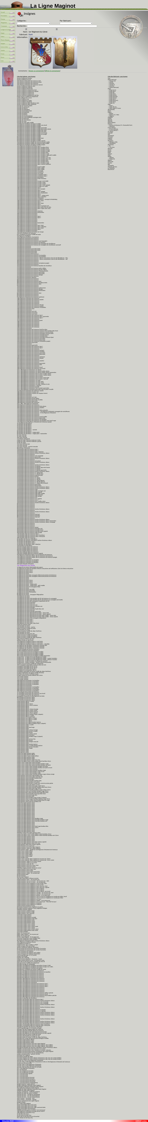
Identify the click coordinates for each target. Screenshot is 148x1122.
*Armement (4, 26)
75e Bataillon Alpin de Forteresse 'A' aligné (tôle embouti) (38, 483)
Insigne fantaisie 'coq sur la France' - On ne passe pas (31, 882)
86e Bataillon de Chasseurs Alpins (26, 697)
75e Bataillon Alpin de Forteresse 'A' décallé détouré (37, 482)
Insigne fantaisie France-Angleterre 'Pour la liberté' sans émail (33, 891)
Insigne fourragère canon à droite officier (28, 756)
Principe (3, 19)
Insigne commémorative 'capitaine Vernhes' (28, 1054)
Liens (2, 61)
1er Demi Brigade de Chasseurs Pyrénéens (28, 649)
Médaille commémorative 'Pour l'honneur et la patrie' (31, 1049)
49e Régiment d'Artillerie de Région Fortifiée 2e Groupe (32, 134)
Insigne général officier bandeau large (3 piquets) (30, 714)
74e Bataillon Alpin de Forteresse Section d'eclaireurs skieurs (42, 471)
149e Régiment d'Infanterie (24, 328)
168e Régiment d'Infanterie (24, 394)
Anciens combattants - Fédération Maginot (28, 1091)
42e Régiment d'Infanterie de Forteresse (28, 276)
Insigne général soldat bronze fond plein (27, 747)
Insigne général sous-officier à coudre (27, 718)
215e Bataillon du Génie (23, 629)
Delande (110, 120)
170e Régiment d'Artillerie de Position (27, 230)
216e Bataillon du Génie (23, 632)
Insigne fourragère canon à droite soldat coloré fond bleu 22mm (34, 761)
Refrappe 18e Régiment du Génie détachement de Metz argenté (34, 1033)
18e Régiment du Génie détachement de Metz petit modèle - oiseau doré (36, 615)
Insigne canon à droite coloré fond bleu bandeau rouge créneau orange (35, 774)
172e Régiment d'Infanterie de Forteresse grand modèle (32, 416)
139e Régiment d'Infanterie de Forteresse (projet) (30, 306)
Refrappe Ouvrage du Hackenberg (26, 964)
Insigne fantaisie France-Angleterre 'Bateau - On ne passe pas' (33, 895)
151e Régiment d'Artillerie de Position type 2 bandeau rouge (33, 154)
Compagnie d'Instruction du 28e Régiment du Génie (30, 696)
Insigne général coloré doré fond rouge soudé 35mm (31, 786)
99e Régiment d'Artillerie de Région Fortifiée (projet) (31, 144)
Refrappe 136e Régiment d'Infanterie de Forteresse (30, 980)
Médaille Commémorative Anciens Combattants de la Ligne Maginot (35, 1051)
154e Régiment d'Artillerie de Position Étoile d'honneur (31, 178)
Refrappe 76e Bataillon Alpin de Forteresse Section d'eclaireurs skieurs (44, 1015)
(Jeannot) (110, 137)
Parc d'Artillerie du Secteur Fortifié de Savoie (29, 234)
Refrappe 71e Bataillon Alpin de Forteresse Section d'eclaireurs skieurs (44, 1004)
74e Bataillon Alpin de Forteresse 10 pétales (35, 466)
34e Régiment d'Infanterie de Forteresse (28, 264)
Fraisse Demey (112, 128)
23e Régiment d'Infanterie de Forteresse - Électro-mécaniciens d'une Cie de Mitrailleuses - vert (42, 259)
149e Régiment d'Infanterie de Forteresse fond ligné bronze (33, 334)
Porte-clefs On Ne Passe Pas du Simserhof (28, 1116)
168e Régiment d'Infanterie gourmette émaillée (30, 400)
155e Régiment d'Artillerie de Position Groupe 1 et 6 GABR (32, 181)
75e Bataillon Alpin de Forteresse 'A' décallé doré (36, 474)
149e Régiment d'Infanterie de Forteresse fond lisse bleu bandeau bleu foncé (37, 331)
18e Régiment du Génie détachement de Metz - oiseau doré (33, 613)
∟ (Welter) (111, 157)
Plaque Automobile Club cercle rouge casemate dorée (31, 1107)
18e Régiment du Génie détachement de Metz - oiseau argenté (34, 614)
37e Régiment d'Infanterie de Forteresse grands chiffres (32, 269)
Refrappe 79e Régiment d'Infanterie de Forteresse (30, 976)
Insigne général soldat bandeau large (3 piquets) (30, 736)
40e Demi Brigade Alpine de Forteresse (34, 549)
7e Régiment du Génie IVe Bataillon (26, 592)
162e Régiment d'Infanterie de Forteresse (28, 362)
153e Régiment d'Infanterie (24, 344)
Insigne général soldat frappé (25, 748)
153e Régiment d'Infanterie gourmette (27, 342)
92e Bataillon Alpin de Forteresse (32, 523)
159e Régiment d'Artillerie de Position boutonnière (30, 212)
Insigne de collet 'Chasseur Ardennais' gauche (29, 441)
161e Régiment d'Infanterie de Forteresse (28, 359)
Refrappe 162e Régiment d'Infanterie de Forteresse (30, 991)
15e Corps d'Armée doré (23, 444)
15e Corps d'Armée (22, 445)
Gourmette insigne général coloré (26, 921)
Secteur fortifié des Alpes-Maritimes (26, 104)
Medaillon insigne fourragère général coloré (28, 833)
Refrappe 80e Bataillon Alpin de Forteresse (34, 1016)
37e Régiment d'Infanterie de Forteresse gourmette (31, 272)
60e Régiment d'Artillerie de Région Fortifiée (29, 137)
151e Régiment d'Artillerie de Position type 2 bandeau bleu (32, 152)
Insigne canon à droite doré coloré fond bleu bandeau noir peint (34, 765)
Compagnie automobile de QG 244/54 (27, 667)
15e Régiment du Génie (23, 597)
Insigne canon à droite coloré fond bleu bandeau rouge (31, 770)
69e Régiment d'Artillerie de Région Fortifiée (29, 139)
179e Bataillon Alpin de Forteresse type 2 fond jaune (38, 536)
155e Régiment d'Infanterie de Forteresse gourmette (31, 353)
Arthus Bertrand (112, 79)
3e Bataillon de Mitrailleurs (24, 424)
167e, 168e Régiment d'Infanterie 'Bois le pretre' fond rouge (33, 377)
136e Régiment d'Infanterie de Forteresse (28, 303)
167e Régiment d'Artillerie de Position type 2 (29, 229)
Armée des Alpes (21, 442)
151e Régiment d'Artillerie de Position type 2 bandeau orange (33, 150)
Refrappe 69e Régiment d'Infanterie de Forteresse (30, 974)
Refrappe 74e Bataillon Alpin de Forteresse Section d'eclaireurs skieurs (44, 1012)
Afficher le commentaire (52, 71)
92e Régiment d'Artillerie (23, 236)
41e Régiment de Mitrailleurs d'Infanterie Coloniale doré (32, 645)
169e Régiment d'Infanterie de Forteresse (28, 405)
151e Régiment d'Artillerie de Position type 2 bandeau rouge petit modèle (36, 155)
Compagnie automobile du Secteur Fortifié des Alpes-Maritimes (34, 671)
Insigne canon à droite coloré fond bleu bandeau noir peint (32, 766)
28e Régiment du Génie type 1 (25, 619)
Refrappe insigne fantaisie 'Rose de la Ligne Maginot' (31, 1043)
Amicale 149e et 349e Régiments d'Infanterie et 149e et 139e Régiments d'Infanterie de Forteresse (43, 1062)
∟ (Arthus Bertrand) (113, 87)
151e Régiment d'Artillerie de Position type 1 (29, 146)
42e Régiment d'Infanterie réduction (26, 277)
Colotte (110, 118)
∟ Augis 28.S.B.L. (112, 107)
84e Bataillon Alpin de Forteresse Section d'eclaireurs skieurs (42, 511)
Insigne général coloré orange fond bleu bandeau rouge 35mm (33, 799)
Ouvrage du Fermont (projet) (24, 105)
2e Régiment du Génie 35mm (25, 570)
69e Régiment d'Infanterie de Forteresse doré (29, 284)
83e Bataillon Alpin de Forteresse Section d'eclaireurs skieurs (42, 509)
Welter (109, 156)
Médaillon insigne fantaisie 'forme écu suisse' (29, 868)
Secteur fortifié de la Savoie (24, 100)
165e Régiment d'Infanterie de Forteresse (28, 366)
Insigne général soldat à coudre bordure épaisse (29, 745)
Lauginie (110, 138)
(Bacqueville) (111, 109)
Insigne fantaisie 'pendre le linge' (26, 911)
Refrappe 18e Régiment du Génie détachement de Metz (32, 1032)
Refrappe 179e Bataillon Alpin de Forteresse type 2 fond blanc (39, 1024)
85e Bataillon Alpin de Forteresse (32, 513)
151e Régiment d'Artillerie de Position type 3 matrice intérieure (34, 164)
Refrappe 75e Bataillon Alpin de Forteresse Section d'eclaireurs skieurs (44, 1013)
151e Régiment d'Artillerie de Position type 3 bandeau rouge (33, 163)
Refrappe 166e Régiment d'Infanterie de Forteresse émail (32, 994)
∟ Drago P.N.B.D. (112, 98)
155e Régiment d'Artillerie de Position (27, 180)
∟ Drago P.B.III (112, 99)
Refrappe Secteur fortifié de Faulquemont (28, 963)
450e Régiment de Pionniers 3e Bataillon (28, 688)
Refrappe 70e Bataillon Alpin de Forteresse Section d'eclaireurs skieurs (44, 1000)
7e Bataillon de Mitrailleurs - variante (27, 429)
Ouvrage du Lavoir (22, 121)
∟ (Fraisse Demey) (113, 129)
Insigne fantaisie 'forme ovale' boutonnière (28, 872)
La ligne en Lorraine (6, 29)
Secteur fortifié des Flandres (24, 78)
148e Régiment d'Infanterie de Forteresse (28, 321)
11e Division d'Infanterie (23, 439)
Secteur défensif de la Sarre (24, 98)
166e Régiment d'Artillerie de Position (27, 224)
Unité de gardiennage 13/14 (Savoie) (27, 955)
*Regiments (4, 22)
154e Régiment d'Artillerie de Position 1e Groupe (30, 170)
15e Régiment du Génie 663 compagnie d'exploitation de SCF (33, 601)
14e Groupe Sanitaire (22, 678)
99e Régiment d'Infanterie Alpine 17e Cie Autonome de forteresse (34, 554)
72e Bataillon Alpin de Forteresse (32, 459)
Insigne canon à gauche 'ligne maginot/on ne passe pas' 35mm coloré (35, 860)
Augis (109, 104)
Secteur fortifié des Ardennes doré (26, 86)
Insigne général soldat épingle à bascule (27, 741)
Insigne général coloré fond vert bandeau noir (29, 801)
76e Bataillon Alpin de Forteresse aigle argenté (35, 492)
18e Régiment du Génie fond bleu (26, 607)
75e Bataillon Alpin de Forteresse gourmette (35, 484)
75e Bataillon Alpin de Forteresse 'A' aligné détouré (37, 480)
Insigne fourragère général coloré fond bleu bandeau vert (32, 821)
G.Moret (110, 139)
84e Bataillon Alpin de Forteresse (32, 510)
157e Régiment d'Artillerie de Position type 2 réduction (31, 197)
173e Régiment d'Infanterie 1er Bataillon (28, 560)
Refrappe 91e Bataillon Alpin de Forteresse (34, 1020)
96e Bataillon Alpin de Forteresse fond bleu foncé (36, 530)
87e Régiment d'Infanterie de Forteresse (28, 295)
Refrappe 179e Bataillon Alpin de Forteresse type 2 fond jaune (39, 1025)
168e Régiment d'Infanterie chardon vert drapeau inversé (32, 393)
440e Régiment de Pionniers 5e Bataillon (28, 684)
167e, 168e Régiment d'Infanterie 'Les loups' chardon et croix (33, 384)
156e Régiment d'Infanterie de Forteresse (28, 355)
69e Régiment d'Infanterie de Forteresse (28, 285)
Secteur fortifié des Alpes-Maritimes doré (28, 103)
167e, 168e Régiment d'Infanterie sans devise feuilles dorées (33, 371)
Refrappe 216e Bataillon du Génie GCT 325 (28, 1036)
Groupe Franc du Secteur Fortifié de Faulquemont (30, 663)
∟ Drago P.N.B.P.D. (113, 96)
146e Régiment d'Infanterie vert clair (27, 311)
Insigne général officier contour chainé (27, 710)
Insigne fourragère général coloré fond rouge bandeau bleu (32, 826)
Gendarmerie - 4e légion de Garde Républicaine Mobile (31, 657)
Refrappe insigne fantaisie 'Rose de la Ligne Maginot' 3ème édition (35, 1046)
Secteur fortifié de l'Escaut (24, 79)
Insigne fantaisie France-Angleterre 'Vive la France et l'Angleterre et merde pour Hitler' (40, 898)
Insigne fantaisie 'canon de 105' (25, 864)
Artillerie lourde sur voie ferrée (25, 640)
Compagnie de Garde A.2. (24, 943)
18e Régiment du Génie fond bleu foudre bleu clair (30, 609)
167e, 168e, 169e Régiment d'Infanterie (27, 403)
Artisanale (110, 161)
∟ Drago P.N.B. (112, 94)
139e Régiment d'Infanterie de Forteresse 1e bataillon (31, 307)
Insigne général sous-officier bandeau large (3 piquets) (31, 723)
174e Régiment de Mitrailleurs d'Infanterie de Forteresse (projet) (34, 422)
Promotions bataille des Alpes (25, 1056)
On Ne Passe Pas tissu (23, 1114)
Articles (3, 50)
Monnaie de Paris (112, 167)
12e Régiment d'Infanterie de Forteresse (28, 239)
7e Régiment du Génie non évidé (25, 589)
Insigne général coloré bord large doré (27, 795)
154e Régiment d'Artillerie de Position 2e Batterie (30, 172)
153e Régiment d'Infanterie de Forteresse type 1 (30, 346)
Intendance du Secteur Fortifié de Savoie (27, 674)
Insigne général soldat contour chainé (27, 734)
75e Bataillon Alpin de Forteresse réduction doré (36, 475)
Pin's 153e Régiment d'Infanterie (25, 1068)
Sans (109, 78)
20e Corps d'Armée (22, 437)
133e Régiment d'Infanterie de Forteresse (28, 302)
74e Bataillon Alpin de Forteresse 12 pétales (35, 469)
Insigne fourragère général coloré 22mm (27, 827)
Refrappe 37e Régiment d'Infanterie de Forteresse (30, 973)
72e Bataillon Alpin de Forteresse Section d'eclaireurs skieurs (42, 462)
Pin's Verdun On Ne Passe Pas (25, 1118)
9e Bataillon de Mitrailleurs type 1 (26, 541)
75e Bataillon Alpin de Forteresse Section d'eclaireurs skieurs (42, 487)
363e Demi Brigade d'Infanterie (25, 564)
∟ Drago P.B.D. (112, 91)
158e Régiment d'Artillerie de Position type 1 (29, 202)
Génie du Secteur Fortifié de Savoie (26, 628)
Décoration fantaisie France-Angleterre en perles (30, 907)
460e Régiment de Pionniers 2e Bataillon (28, 691)
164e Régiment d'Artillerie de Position (27, 219)
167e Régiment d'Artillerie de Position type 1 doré (30, 225)
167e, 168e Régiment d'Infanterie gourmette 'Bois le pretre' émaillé (35, 389)
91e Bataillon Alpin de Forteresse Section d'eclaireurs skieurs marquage (45, 522)
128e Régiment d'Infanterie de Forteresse (28, 298)
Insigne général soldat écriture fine (26, 739)
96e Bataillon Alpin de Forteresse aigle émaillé (35, 532)
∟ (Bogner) (111, 116)
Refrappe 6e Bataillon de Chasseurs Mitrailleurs (35, 1026)
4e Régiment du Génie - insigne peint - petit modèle (31, 585)
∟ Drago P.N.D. (112, 101)
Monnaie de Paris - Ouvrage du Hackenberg (28, 1094)
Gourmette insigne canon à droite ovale (27, 926)
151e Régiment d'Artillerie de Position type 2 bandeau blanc (33, 147)
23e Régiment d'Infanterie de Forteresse (28, 254)
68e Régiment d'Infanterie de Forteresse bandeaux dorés (32, 282)
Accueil (3, 12)
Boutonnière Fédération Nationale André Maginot (30, 1086)
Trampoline (111, 165)
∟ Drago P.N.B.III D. (113, 100)
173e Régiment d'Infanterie (24, 558)
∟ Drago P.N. (111, 103)
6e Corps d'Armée (21, 435)
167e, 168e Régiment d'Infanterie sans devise (29, 370)
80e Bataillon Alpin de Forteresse (32, 504)
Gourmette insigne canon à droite (26, 924)
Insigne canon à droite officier (25, 851)
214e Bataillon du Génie (23, 626)
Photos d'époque (5, 40)
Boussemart (111, 169)
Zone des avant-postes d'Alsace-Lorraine (27, 878)
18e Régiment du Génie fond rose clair (27, 605)
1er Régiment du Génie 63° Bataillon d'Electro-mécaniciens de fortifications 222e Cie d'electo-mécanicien (45, 568)
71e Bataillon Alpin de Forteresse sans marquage (36, 456)
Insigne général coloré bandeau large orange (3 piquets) (32, 797)
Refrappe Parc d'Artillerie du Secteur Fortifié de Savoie (31, 969)
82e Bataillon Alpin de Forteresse (32, 506)
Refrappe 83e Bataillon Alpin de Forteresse (34, 1017)
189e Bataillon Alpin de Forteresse (33, 537)
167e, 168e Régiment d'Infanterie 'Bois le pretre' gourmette (33, 388)
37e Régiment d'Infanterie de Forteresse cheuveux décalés (32, 271)
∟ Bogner (110, 113)
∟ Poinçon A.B (112, 81)
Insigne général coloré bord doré (25, 796)
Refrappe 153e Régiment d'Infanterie (27, 982)
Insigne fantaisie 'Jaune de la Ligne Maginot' (29, 848)
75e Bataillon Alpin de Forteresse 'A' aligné (34, 478)
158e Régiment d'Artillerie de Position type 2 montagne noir (33, 206)
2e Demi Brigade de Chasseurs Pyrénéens (28, 650)
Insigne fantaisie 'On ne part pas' (26, 846)
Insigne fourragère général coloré (26, 803)
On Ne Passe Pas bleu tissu (24, 1115)
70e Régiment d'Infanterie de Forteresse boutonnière (31, 290)
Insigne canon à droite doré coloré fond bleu (28, 762)
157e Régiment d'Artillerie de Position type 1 (29, 190)
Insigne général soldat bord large (25, 727)
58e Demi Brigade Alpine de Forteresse (34, 551)
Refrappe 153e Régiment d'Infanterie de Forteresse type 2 (32, 985)
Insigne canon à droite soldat (24, 852)
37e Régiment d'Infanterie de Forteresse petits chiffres (31, 268)
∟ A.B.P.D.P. (111, 83)
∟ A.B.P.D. (110, 82)
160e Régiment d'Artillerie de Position (27, 213)
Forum (2, 54)
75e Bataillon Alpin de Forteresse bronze (34, 476)
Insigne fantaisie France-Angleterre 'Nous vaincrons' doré (32, 886)
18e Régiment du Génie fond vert (26, 610)
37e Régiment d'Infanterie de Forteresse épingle (30, 275)
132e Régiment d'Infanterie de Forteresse (28, 301)
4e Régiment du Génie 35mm (25, 581)
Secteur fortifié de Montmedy (25, 88)
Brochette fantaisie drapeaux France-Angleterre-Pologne (32, 908)
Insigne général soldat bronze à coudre (27, 731)
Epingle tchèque (21, 1102)
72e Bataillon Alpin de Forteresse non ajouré (35, 461)
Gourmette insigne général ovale (25, 920)
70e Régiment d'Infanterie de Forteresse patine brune (31, 288)
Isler (109, 134)
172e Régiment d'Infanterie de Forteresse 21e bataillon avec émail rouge (36, 420)
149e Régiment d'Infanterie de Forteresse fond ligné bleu (32, 336)
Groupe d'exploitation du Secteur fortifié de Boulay (30, 672)
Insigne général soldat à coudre (25, 724)
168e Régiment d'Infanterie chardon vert (28, 392)
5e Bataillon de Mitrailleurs (24, 427)
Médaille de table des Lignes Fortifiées (27, 1093)
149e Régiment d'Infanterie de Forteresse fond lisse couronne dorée (35, 332)
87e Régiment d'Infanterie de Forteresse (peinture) (30, 297)
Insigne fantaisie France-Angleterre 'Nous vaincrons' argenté (33, 887)
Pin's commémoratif (22, 1075)
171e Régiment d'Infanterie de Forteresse (28, 409)
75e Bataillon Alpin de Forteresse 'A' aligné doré (36, 472)
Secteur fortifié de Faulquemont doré (27, 90)
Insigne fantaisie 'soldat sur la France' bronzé (29, 861)
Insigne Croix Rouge (22, 956)
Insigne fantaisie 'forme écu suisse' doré (27, 865)
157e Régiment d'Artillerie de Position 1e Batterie (30, 198)
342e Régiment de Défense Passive (26, 942)
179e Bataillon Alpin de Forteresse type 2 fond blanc (37, 535)
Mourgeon (110, 141)
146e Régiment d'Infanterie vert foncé (27, 312)
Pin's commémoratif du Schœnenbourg (27, 1082)
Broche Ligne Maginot (23, 877)
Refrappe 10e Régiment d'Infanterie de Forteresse (30, 970)
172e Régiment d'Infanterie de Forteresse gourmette (31, 418)
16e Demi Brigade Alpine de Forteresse (34, 547)
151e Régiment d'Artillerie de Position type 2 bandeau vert (32, 156)
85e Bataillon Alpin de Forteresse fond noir (34, 514)
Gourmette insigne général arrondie (26, 917)
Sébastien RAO (8, 1121)
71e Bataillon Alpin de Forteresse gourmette (35, 457)
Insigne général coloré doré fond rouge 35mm (29, 788)
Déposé (110, 160)
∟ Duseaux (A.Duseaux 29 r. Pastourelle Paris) (120, 125)
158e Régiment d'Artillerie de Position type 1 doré (30, 200)
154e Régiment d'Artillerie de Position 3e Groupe (30, 173)
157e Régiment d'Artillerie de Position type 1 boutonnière (32, 193)
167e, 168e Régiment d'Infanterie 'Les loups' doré (30, 381)
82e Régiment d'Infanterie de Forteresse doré (29, 293)
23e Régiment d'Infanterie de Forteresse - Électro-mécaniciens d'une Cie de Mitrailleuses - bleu (42, 258)
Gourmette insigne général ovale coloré (27, 930)
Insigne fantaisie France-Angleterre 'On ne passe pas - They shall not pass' (37, 901)
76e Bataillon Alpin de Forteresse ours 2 (34, 500)
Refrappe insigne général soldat (25, 1041)
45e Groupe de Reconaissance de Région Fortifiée (30, 653)
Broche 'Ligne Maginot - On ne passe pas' (28, 937)
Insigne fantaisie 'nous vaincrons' (26, 913)
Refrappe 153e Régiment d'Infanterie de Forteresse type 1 (32, 983)
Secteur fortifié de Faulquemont (25, 92)
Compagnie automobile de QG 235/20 (27, 666)
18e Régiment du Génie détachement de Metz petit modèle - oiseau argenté (37, 616)
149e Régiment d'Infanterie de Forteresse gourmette (31, 338)
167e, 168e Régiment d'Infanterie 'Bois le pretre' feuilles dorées (34, 374)
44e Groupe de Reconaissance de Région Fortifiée (30, 652)
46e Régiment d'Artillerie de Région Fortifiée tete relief (31, 130)
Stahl (30, 35)
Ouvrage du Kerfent (22, 113)
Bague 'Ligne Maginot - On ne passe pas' (28, 934)
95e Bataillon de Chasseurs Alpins (26, 700)
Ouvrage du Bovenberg (23, 112)
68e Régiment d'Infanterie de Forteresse (28, 280)
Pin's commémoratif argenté (24, 1073)
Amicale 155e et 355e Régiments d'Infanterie (29, 1065)
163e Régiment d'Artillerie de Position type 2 (29, 217)
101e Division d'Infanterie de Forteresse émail (29, 82)
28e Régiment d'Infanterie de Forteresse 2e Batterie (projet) (33, 263)
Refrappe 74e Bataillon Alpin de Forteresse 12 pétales (37, 1011)
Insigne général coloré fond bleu (25, 779)
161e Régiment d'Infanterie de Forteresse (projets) (30, 360)
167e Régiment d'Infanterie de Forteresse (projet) (30, 390)
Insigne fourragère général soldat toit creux (28, 760)
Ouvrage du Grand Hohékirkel (25, 116)
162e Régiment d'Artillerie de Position (27, 215)
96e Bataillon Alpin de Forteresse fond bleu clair (36, 528)
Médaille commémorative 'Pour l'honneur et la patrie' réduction (34, 1050)
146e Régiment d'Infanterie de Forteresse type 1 (30, 315)
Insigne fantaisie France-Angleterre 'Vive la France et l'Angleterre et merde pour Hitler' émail (42, 896)
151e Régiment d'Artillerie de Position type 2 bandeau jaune (33, 148)
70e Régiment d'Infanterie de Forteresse (28, 286)
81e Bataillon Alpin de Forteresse (32, 505)
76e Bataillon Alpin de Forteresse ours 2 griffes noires (37, 501)
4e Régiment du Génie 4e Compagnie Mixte (28, 587)
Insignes (3, 43)
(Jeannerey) (111, 135)
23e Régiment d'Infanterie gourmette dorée (28, 249)
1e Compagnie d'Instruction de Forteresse (32, 692)
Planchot (110, 148)
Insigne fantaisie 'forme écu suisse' (26, 866)
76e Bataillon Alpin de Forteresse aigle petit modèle (37, 493)
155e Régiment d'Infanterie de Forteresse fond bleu (31, 351)
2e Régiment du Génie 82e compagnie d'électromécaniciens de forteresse (36, 575)
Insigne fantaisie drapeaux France (26, 905)
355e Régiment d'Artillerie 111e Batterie (28, 237)
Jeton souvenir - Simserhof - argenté (26, 1099)
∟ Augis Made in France (114, 108)
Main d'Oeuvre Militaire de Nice (25, 639)
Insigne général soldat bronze (25, 732)
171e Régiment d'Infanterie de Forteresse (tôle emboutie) (32, 410)
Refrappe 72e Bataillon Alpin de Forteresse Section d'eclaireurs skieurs (44, 1007)
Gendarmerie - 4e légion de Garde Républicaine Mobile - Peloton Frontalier (37, 659)
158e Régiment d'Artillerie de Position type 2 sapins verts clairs (34, 208)
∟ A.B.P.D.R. (111, 86)
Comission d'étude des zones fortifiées (27, 939)
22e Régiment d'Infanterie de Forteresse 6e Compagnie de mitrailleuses (36, 243)
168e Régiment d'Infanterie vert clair (27, 397)
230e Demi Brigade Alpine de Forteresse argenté (37, 553)
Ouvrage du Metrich (22, 108)
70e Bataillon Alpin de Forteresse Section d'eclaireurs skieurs (42, 453)
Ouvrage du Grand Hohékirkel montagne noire (29, 117)
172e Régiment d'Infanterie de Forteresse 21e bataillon (31, 419)
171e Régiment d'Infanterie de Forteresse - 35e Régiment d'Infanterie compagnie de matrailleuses (43, 411)
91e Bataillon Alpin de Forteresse (32, 518)
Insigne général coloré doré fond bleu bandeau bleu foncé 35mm (34, 787)
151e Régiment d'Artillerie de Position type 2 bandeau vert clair (34, 157)
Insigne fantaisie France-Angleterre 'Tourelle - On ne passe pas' (34, 894)
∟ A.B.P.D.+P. (111, 85)
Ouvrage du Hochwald (23, 118)
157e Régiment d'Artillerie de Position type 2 (29, 194)
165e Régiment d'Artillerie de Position (27, 220)
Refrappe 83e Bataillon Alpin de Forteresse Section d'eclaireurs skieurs (44, 1019)
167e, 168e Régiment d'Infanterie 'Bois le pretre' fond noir (32, 379)
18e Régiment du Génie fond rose (26, 603)
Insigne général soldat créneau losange (27, 730)
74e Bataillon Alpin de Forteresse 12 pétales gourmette (38, 470)
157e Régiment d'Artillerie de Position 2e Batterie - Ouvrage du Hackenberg (37, 199)
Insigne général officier (23, 702)
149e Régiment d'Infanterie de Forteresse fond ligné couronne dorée (35, 333)
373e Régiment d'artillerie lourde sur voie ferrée (30, 642)
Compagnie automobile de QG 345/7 (27, 669)
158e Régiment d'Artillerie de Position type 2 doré (30, 203)
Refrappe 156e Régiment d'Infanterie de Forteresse (30, 989)
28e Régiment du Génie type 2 (25, 622)
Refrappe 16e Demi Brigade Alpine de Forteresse (36, 1029)
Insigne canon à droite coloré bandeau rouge (29, 773)
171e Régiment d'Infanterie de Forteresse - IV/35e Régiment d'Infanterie (36, 413)
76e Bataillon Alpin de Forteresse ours (33, 497)
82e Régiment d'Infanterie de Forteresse (28, 294)
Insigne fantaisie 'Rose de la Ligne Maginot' (28, 847)
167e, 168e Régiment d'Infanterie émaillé (28, 387)
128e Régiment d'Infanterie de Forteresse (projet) (30, 299)
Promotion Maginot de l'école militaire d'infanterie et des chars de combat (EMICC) (39, 1058)
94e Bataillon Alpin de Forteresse (32, 524)
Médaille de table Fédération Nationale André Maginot (31, 1089)
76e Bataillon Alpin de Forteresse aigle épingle (35, 496)
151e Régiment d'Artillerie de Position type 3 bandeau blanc (33, 161)
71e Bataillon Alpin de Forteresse (32, 454)
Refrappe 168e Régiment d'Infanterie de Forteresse (30, 996)
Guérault (110, 133)
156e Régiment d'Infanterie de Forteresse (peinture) (31, 357)
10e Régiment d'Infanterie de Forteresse (28, 238)
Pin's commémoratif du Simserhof (26, 1081)
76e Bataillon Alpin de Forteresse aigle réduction (36, 495)
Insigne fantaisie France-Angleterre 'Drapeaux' (29, 903)
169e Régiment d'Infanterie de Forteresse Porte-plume (31, 406)
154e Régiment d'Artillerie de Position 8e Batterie (30, 177)
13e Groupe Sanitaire (22, 676)
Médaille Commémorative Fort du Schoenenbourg (30, 1052)
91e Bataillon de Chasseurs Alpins (26, 698)
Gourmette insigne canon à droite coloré (27, 929)
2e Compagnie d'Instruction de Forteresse (33, 695)
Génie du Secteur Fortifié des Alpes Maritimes (29, 631)
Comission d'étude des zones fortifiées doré (28, 938)
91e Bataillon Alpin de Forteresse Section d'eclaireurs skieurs (42, 519)
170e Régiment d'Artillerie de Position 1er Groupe (30, 232)
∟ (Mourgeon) (112, 143)
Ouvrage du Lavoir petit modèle (25, 122)
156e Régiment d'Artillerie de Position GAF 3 (29, 187)
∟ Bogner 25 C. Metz (113, 115)
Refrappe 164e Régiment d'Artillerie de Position (29, 968)
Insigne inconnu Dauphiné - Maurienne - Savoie (29, 959)
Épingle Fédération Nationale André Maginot (29, 1085)
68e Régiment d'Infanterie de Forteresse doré (29, 281)
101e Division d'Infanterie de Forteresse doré (29, 81)
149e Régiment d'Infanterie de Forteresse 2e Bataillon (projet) (33, 341)
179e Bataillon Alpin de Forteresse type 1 (35, 534)
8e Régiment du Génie (23, 593)
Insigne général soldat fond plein (25, 735)
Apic (109, 164)
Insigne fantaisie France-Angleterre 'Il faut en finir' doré (32, 883)
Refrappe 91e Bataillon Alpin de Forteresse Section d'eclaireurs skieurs (44, 1021)
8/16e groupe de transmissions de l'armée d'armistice (31, 950)
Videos (2, 36)
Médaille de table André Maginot (26, 1090)
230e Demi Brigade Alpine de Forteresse (35, 552)
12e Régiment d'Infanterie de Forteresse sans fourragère (32, 241)
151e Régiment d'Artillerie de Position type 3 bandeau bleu (32, 160)
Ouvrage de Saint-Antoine (24, 120)
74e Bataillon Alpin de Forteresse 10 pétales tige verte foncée (39, 467)
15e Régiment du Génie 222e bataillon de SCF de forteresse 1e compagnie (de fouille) (40, 600)
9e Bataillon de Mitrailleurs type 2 (26, 543)
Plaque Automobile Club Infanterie (26, 1108)
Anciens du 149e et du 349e (24, 1063)
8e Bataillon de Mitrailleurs (24, 431)
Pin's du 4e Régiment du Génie (25, 1072)
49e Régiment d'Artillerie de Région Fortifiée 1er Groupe (32, 133)
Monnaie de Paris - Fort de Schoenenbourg (28, 1095)
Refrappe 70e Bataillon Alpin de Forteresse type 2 (36, 999)
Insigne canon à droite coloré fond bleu (27, 769)
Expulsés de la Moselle (23, 957)
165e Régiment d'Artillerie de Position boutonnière (30, 223)
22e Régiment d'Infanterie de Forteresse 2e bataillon (31, 242)
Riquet (109, 151)
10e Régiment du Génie (23, 596)
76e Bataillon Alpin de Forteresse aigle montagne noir (37, 491)
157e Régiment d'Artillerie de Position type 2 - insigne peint (33, 195)
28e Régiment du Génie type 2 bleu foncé (28, 623)
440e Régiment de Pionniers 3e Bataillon (28, 682)
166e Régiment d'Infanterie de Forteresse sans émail (31, 368)
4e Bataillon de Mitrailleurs (24, 426)
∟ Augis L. (110, 105)
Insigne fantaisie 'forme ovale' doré (26, 869)
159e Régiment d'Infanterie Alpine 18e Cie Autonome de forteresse (35, 556)
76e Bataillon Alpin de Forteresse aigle (33, 489)
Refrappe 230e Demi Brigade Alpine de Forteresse (37, 1030)
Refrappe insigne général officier (25, 1039)
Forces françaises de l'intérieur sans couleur (28, 952)
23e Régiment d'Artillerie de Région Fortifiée (29, 124)
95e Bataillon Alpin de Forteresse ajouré (34, 527)
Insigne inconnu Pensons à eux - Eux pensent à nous (30, 960)
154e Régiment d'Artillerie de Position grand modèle (31, 167)
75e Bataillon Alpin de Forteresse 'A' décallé (35, 479)
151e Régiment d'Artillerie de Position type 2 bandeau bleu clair (34, 159)
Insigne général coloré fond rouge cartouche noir (30, 777)
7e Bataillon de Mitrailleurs (24, 428)
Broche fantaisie (21, 875)
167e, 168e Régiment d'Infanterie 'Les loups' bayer (30, 383)
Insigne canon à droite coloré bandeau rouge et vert (30, 771)
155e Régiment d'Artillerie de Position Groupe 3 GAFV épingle (33, 185)
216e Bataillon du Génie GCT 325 (26, 633)
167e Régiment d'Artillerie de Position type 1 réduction (31, 226)
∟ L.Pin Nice (111, 147)
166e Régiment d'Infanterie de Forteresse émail (30, 367)
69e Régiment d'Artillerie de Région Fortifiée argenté (31, 141)
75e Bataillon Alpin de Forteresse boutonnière (35, 485)
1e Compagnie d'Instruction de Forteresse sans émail (35, 693)
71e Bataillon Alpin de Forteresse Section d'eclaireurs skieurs (42, 458)
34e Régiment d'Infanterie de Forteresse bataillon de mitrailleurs (34, 265)
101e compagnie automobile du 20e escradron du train (31, 665)
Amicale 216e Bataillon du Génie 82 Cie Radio (29, 1067)
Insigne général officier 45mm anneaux (27, 705)
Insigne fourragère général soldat (26, 753)
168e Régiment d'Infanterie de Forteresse (28, 402)
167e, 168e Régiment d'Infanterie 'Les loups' (29, 380)
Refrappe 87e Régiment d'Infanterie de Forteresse (30, 977)
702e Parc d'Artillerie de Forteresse (26, 233)
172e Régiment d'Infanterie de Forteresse (28, 414)
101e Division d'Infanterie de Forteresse (27, 83)
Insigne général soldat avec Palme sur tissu (28, 784)
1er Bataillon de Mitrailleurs (24, 423)
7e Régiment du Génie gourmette (26, 590)
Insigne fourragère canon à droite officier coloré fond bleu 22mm (34, 834)
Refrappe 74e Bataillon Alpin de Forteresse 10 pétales (37, 1010)
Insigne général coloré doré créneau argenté (28, 844)
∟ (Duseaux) (111, 126)
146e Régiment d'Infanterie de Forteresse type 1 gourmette (33, 316)
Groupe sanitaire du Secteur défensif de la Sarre (30, 675)
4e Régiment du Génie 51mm (25, 583)
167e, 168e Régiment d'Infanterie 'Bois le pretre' (30, 376)
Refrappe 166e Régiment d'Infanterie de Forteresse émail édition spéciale (36, 995)
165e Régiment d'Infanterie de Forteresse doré (29, 364)
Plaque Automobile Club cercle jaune (26, 1105)
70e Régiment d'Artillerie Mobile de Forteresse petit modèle (33, 143)
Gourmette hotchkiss (22, 931)
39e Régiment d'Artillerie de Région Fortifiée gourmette (32, 128)
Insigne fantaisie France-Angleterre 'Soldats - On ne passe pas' (33, 900)
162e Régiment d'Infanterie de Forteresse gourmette (31, 363)
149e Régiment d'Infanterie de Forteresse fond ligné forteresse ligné (35, 337)
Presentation (4, 15)
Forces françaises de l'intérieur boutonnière (28, 954)
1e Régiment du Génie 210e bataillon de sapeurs (30, 567)
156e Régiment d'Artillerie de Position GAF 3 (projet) (31, 189)
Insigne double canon (22, 857)
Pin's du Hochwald (22, 1069)
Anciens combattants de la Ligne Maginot (28, 1101)
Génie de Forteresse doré (23, 624)
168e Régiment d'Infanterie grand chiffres (28, 398)
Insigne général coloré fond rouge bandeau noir (29, 775)
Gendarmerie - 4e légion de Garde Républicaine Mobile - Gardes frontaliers (37, 658)
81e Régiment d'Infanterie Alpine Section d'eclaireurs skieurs (33, 941)
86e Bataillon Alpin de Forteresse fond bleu (34, 515)
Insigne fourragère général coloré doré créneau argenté (31, 842)
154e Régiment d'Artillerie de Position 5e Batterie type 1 (32, 174)
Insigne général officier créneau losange (27, 709)
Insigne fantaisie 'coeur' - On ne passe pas (28, 879)
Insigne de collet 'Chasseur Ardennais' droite (29, 440)
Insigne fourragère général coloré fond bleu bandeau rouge (32, 819)
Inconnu (110, 163)
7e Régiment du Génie (23, 588)
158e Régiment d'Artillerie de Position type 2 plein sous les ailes (34, 207)
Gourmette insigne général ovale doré (27, 918)
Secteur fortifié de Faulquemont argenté (27, 91)
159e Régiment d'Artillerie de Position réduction (30, 211)
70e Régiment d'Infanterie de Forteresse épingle (30, 289)
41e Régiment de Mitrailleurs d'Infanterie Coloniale (30, 646)
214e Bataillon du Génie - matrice (26, 627)
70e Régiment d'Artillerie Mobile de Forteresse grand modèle (33, 142)
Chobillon (110, 117)
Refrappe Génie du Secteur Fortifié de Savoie (29, 1034)
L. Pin (109, 146)
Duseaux (110, 124)
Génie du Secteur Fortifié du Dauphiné (27, 635)
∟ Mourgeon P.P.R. (113, 142)
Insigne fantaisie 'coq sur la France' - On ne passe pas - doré (33, 881)
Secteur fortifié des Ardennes (24, 87)
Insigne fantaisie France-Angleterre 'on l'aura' (29, 899)
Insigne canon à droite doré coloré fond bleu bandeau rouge (33, 764)
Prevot (109, 150)
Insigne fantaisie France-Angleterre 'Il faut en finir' (30, 885)
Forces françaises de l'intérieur (25, 951)
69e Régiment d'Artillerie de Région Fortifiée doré (30, 138)
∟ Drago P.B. (111, 92)
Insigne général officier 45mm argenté (27, 713)
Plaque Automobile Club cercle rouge (27, 1106)
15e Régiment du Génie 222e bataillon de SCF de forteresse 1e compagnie (37, 598)
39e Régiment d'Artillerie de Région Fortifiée (29, 126)
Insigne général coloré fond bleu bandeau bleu (29, 778)
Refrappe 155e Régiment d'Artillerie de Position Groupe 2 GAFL (34, 965)
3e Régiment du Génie (23, 577)
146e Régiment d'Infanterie (24, 310)
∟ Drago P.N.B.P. (112, 95)
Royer (109, 152)
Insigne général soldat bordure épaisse (27, 744)
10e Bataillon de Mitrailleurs (24, 545)
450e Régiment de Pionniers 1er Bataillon (28, 687)
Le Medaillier (111, 168)
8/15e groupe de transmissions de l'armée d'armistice (31, 948)
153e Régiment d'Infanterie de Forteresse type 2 (30, 347)
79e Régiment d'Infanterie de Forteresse (28, 292)
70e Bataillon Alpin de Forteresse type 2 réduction (36, 452)
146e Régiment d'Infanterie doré (25, 308)
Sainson (110, 154)
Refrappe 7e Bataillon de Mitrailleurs (27, 998)
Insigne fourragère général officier (26, 754)
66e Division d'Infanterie (23, 448)
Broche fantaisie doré (22, 874)
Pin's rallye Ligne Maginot (24, 1103)
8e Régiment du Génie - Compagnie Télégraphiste (30, 594)
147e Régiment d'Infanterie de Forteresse (28, 319)
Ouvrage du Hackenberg (23, 109)
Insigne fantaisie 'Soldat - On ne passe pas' (28, 873)
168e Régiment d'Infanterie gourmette (27, 401)
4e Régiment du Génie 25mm (25, 580)
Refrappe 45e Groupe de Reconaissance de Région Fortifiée (33, 1038)
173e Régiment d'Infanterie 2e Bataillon (27, 561)
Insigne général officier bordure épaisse (27, 711)
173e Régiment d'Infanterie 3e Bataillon (27, 562)
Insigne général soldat (23, 726)
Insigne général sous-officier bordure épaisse (29, 722)
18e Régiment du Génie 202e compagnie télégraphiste (31, 618)
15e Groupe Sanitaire (22, 679)
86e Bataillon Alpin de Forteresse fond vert (34, 517)
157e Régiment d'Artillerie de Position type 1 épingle (31, 191)
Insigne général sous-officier (24, 721)
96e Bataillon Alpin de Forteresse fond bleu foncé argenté (38, 531)
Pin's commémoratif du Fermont (25, 1077)
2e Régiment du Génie (23, 574)
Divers (2, 57)
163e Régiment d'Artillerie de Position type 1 (29, 216)
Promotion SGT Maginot (23, 1055)
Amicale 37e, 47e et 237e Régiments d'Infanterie (30, 1060)
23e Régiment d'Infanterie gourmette (27, 251)
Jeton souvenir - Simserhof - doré (26, 1098)
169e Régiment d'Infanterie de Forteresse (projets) (30, 407)
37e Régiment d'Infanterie (24, 267)
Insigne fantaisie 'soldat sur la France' (27, 862)
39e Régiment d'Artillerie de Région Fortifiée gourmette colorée (34, 129)
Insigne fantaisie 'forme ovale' (25, 870)
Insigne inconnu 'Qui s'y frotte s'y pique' (27, 944)
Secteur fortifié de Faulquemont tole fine (28, 95)
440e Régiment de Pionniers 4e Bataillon (28, 683)
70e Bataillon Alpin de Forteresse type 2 (34, 450)
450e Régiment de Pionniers (24, 685)
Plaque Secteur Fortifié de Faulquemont (27, 96)
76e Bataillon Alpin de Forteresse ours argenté (35, 498)
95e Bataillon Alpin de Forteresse (32, 526)
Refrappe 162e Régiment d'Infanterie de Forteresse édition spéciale (35, 993)
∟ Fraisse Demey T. (113, 130)
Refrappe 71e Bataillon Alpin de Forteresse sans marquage (38, 1002)
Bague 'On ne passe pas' (23, 933)
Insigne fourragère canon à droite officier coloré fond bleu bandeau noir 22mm (38, 835)
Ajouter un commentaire (36, 71)
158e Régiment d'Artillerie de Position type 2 (29, 204)
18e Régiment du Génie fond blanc (26, 602)
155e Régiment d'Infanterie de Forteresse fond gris (30, 350)
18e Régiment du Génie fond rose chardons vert (29, 606)
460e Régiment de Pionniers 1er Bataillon (28, 689)
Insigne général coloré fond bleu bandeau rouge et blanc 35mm (34, 790)
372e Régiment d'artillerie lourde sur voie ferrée (30, 641)
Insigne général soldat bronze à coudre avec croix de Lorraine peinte (35, 783)
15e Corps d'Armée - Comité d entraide (27, 446)
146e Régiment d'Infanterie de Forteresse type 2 (30, 318)
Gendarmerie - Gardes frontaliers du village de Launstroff (32, 661)
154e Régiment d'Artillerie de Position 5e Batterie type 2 (32, 176)
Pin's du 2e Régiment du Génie (25, 1071)
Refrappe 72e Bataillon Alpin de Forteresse (34, 1006)
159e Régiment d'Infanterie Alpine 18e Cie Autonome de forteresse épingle (37, 557)
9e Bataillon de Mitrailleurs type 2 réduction (28, 544)
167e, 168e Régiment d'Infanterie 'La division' (29, 385)
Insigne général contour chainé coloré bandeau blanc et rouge (33, 800)
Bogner (110, 112)
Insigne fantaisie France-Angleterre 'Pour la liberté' (30, 888)
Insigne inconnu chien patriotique (26, 946)
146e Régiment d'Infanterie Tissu (26, 1112)
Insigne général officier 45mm (25, 704)
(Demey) (110, 121)
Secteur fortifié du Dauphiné (24, 101)
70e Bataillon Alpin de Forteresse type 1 (34, 449)
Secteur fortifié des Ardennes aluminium (27, 947)
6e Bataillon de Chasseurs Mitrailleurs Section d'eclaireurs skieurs (40, 540)
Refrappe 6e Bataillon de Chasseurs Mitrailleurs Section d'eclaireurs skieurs (43, 1047)
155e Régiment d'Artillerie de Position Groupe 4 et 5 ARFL (32, 186)
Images (2, 33)
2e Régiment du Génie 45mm (25, 571)
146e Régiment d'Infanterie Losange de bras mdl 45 (31, 1111)
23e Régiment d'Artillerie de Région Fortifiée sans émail (32, 125)
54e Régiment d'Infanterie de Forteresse (28, 278)
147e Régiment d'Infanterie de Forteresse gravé (29, 320)
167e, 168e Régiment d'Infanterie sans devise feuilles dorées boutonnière (36, 372)
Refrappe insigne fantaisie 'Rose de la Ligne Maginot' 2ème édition (35, 1045)
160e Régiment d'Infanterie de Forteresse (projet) (30, 358)
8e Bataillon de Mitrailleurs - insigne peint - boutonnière (32, 433)
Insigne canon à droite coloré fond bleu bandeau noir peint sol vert (34, 767)
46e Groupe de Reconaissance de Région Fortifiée (30, 654)
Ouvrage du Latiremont (23, 107)
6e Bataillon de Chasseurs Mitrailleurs (33, 539)
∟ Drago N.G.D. (112, 90)
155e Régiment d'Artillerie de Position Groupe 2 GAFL (31, 182)
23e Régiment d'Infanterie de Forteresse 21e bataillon (31, 255)
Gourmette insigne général (24, 914)
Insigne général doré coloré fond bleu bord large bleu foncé (32, 792)
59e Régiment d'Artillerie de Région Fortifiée (29, 135)
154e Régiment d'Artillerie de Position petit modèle (30, 168)
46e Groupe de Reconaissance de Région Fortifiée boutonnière (33, 655)
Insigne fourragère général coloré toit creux (28, 843)
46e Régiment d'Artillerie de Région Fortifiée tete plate (31, 131)
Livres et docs (4, 47)
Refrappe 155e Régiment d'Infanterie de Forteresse (30, 987)
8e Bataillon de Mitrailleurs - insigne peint (28, 432)
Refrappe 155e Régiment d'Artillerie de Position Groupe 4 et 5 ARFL (35, 967)
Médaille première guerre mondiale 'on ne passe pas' (31, 1110)
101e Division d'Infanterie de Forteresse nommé (30, 85)
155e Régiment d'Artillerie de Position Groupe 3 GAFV (31, 183)
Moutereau (111, 144)
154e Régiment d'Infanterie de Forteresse (28, 349)
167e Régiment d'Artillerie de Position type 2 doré (30, 228)
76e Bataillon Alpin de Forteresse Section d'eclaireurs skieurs (42, 502)
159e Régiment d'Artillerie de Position (27, 210)
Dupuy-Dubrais (111, 122)
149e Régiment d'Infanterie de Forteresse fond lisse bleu (32, 329)
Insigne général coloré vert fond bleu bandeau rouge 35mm (32, 791)
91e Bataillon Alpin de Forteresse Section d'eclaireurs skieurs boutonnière (45, 521)
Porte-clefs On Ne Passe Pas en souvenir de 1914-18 (31, 961)
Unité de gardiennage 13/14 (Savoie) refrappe (29, 1028)
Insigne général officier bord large (26, 717)
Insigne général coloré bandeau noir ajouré (28, 782)
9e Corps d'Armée (21, 436)
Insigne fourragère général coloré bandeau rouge (30, 818)
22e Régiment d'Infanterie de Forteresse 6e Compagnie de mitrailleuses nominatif (39, 245)
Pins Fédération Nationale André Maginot (28, 1088)
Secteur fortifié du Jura (23, 99)
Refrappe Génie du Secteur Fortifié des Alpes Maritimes (32, 1037)
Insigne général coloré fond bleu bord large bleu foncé (31, 793)
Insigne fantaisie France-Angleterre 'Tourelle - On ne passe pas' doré (35, 892)
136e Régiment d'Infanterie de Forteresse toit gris (30, 305)
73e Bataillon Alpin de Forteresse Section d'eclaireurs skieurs (42, 465)
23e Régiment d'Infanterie (24, 246)
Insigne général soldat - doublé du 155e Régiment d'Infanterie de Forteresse (37, 849)
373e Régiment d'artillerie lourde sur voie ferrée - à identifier (33, 644)
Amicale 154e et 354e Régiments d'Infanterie (29, 1064)
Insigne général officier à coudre (25, 701)
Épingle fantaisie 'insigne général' (26, 1084)
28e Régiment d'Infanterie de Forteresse (28, 260)
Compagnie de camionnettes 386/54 (26, 670)
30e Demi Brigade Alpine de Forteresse (34, 548)
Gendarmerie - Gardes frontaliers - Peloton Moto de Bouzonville (34, 662)
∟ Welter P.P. (111, 159)
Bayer (109, 111)
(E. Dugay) (110, 131)
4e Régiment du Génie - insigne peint (27, 584)
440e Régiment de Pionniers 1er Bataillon (28, 680)
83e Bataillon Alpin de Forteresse (32, 508)
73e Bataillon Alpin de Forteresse (32, 463)
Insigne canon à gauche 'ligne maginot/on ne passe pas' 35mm (33, 859)
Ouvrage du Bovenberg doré (24, 111)
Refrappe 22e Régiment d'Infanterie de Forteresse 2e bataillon (33, 972)
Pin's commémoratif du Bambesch (26, 1080)
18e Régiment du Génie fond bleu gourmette (29, 611)
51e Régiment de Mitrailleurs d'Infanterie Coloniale (30, 648)
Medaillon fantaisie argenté (24, 909)
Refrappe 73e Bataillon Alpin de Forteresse (34, 1008)
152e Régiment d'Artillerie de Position (27, 165)
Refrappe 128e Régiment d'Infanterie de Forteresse (30, 978)
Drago (109, 88)
